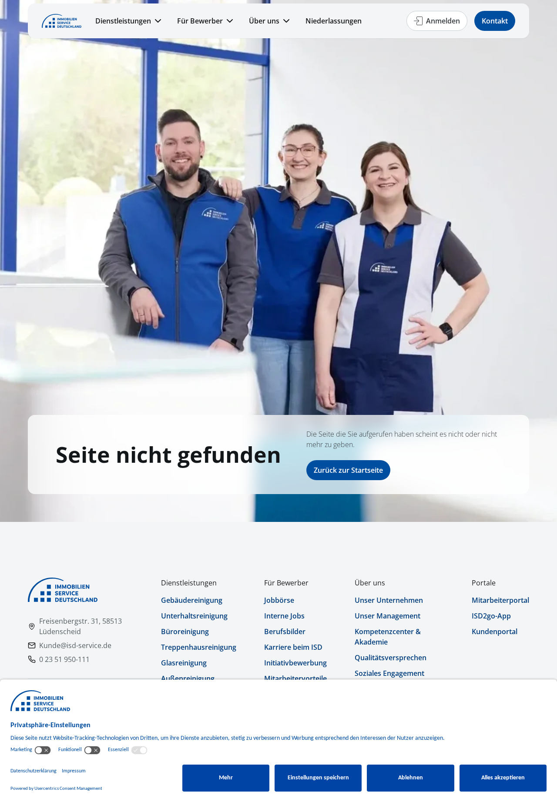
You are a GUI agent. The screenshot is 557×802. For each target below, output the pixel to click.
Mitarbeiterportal (500, 600)
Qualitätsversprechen (390, 657)
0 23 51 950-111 (64, 659)
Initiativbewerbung (295, 663)
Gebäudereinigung (191, 600)
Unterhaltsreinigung (194, 616)
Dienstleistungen (123, 21)
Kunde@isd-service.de (75, 645)
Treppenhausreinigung (198, 647)
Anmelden (443, 21)
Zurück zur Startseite (348, 470)
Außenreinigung (188, 678)
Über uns (264, 21)
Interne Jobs (284, 616)
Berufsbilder (284, 631)
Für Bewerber (200, 21)
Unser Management (387, 616)
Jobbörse (279, 600)
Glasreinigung (184, 663)
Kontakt (495, 21)
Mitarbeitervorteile (295, 678)
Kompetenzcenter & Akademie (388, 637)
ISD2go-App (491, 616)
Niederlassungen (333, 21)
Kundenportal (494, 631)
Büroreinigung (185, 631)
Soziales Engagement (389, 673)
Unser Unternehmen (389, 600)
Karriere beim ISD (293, 647)
